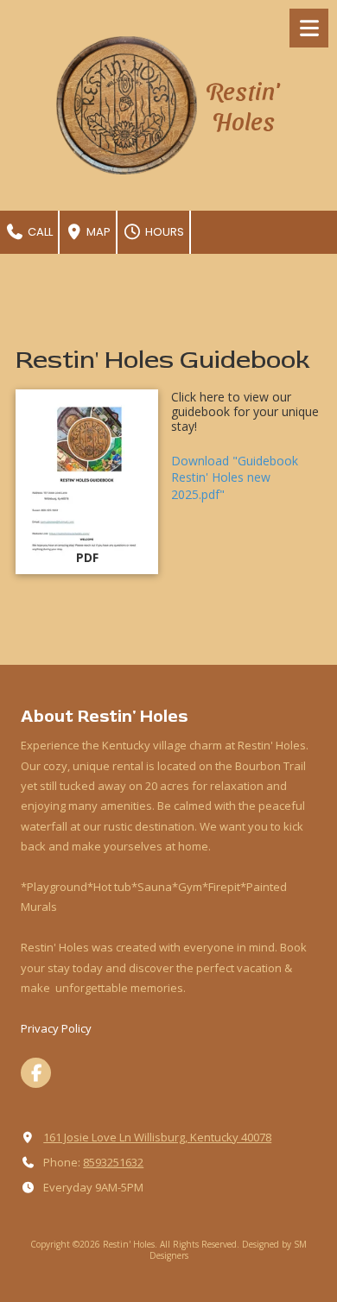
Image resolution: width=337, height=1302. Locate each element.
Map (97, 232)
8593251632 (113, 1162)
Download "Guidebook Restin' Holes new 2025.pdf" (234, 477)
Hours (163, 232)
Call (39, 232)
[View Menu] (308, 28)
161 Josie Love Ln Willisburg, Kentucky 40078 (157, 1137)
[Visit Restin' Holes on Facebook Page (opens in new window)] (36, 1073)
